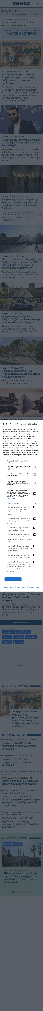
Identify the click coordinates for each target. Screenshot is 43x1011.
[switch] (34, 467)
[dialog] (21, 505)
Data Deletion (9, 587)
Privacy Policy (34, 587)
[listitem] (21, 461)
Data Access (21, 587)
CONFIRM (13, 579)
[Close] (39, 424)
